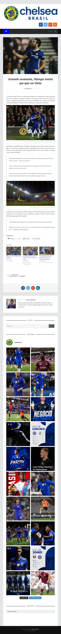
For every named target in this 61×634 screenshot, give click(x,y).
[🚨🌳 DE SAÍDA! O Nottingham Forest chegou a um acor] (43, 509)
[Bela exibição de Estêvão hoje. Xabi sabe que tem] (18, 359)
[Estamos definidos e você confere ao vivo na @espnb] (18, 434)
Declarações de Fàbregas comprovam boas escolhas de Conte (30, 257)
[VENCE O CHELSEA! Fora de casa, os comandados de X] (18, 533)
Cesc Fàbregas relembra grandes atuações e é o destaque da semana (45, 257)
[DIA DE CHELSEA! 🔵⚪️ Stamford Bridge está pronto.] (43, 434)
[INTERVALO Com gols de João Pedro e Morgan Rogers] (43, 533)
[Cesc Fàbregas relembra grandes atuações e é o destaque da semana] (46, 251)
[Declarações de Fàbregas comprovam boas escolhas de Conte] (30, 251)
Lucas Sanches (27, 88)
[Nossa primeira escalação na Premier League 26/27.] (18, 558)
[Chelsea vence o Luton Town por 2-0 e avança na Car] (18, 409)
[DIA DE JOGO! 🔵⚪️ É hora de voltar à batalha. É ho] (43, 558)
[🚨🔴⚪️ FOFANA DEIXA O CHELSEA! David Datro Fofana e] (43, 359)
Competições (15, 274)
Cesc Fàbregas (21, 276)
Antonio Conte (13, 276)
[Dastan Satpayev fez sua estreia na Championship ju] (43, 583)
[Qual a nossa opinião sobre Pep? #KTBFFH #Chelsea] (18, 384)
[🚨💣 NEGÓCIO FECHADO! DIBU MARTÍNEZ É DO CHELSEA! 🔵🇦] (43, 409)
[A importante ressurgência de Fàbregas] (13, 251)
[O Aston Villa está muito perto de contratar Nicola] (43, 484)
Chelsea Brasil (35, 629)
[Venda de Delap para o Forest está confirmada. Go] (43, 459)
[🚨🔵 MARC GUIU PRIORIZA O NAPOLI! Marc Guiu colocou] (18, 459)
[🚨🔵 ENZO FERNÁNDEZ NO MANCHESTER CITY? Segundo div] (18, 509)
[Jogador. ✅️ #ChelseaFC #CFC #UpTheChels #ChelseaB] (43, 384)
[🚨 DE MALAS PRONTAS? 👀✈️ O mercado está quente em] (18, 583)
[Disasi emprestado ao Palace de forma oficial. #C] (18, 484)
